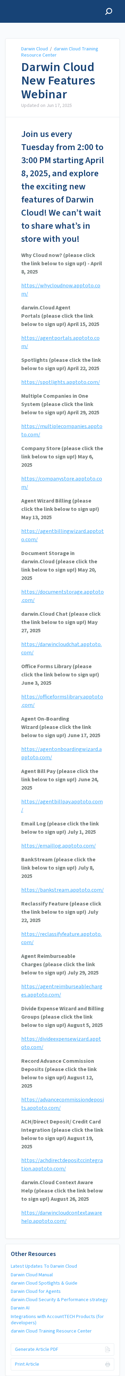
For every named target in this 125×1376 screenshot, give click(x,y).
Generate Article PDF (36, 1349)
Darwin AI (20, 1308)
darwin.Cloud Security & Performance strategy (59, 1299)
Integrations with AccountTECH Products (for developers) (57, 1319)
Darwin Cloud (34, 49)
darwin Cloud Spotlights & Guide (44, 1283)
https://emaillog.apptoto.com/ (58, 846)
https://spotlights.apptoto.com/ (60, 382)
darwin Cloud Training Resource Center (59, 52)
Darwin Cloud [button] (24, 4)
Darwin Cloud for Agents (36, 1291)
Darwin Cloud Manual (32, 1274)
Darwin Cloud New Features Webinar (58, 80)
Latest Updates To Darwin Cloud (44, 1266)
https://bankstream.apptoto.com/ (62, 890)
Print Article (27, 1364)
